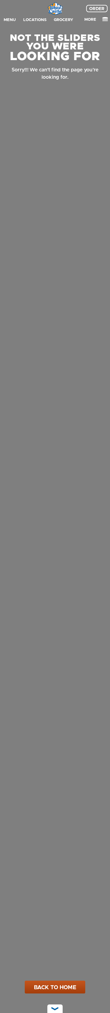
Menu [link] (10, 19)
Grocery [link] (63, 19)
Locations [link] (34, 19)
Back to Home (55, 987)
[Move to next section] (55, 1008)
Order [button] (97, 8)
